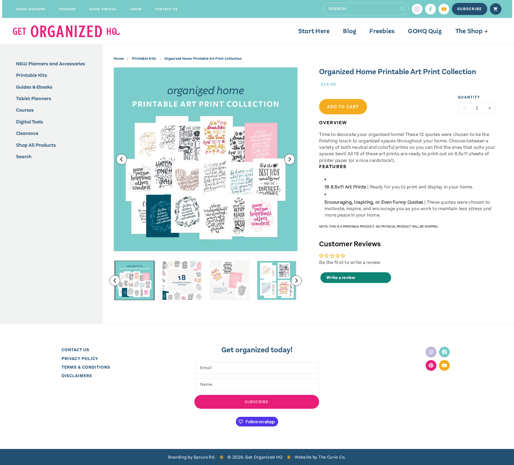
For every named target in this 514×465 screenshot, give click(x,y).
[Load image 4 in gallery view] (276, 280)
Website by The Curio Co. (320, 457)
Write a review (340, 278)
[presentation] (206, 159)
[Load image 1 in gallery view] (134, 280)
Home (119, 58)
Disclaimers (77, 376)
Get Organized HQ (264, 457)
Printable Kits (144, 58)
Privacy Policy (80, 358)
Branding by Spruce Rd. (192, 457)
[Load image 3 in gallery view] (229, 280)
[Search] (403, 9)
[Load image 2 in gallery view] (182, 280)
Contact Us (75, 350)
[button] (31, 9)
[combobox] (366, 9)
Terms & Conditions (86, 367)
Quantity (469, 97)
